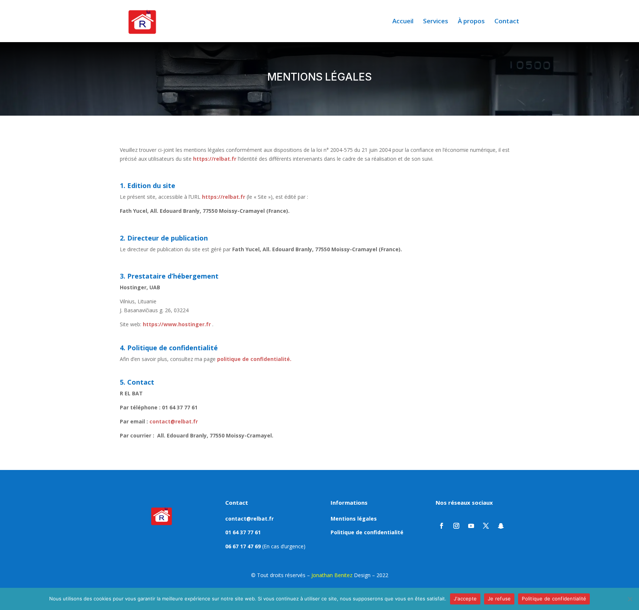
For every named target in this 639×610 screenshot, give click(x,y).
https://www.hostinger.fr (177, 324)
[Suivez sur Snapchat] (501, 526)
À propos (471, 21)
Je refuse (499, 599)
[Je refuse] (629, 599)
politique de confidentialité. (254, 358)
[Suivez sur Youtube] (471, 526)
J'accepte (465, 599)
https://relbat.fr (223, 196)
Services (435, 21)
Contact (506, 21)
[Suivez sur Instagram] (456, 526)
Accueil (402, 21)
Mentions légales (354, 518)
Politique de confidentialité (367, 532)
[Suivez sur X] (486, 526)
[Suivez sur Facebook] (441, 526)
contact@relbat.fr (173, 421)
